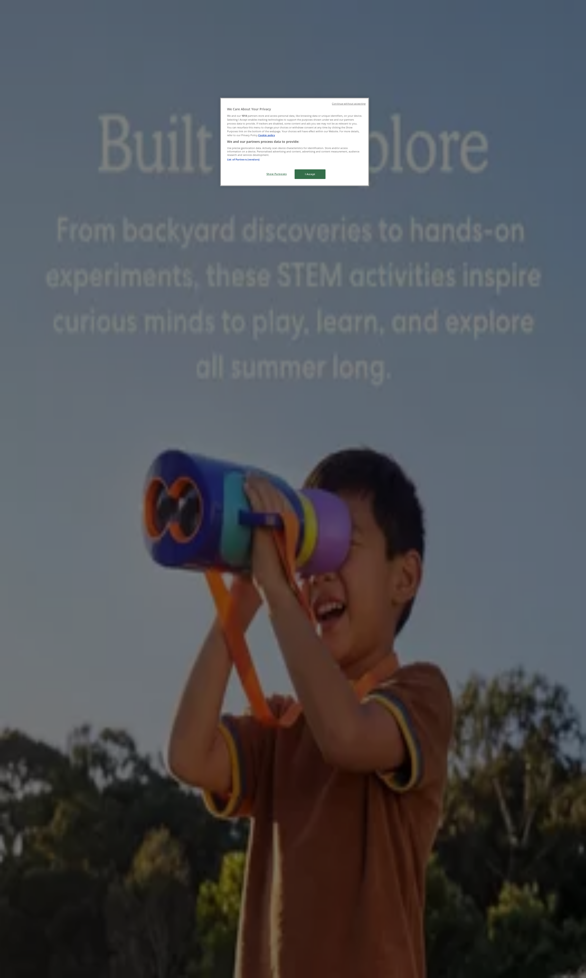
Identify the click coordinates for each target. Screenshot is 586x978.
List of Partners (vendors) (243, 159)
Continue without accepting (349, 103)
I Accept (310, 174)
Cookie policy (266, 135)
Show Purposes (276, 174)
